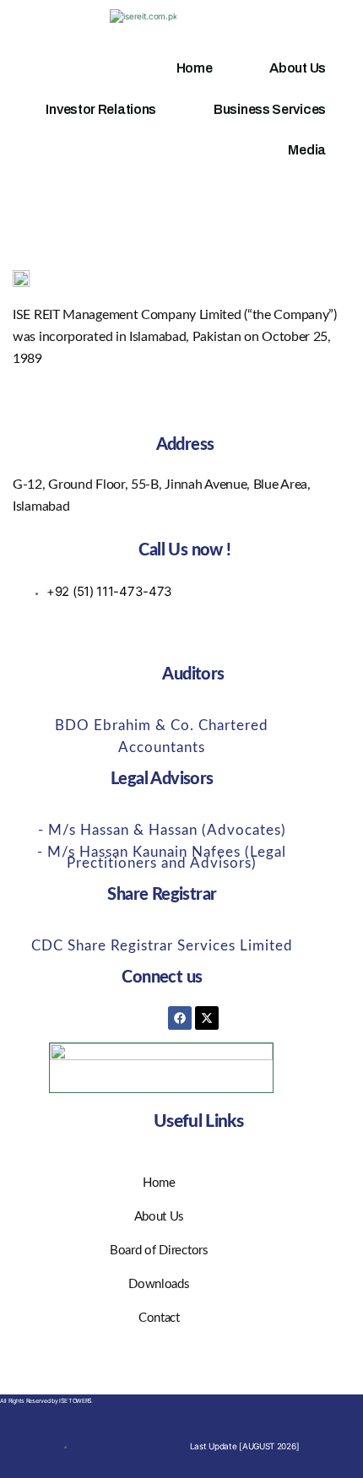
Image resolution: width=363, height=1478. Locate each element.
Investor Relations (101, 109)
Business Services (270, 109)
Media (307, 150)
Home (194, 68)
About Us (297, 68)
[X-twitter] (207, 1018)
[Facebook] (180, 1018)
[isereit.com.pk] (143, 15)
